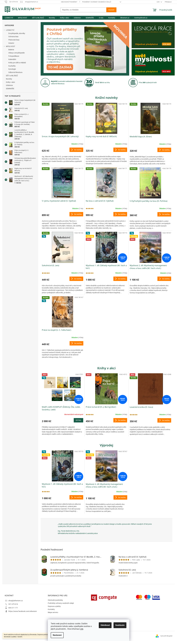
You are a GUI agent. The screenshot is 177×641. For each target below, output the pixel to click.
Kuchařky (12, 66)
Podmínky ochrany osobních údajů (96, 2)
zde (81, 629)
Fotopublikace (13, 56)
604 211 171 (13, 608)
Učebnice (9, 85)
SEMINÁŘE (10, 89)
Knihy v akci (10, 82)
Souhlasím (120, 625)
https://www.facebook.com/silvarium (22, 611)
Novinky (9, 79)
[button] (47, 49)
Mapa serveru (53, 612)
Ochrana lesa (13, 36)
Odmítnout (105, 625)
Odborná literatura (15, 72)
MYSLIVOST (10, 46)
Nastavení (57, 635)
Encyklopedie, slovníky (16, 33)
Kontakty (51, 609)
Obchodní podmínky (69, 2)
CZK (158, 2)
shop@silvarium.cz (15, 601)
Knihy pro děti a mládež (17, 63)
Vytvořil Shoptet (166, 636)
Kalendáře (12, 59)
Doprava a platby (54, 606)
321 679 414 (13, 604)
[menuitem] (8, 18)
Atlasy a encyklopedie (16, 53)
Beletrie (11, 50)
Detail (78, 420)
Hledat (111, 10)
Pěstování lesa (13, 40)
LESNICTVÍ (10, 30)
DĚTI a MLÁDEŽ (12, 76)
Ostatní (11, 43)
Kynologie (12, 69)
